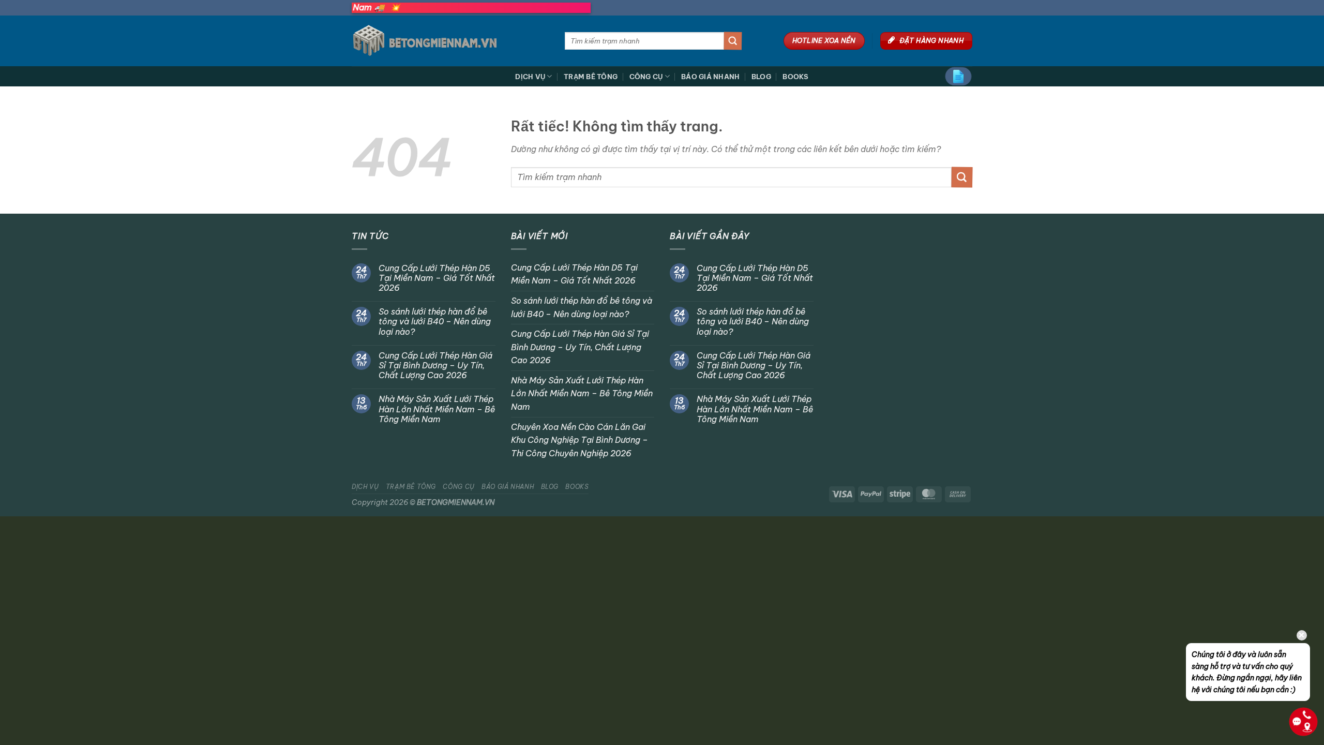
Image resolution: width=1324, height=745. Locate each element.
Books (795, 76)
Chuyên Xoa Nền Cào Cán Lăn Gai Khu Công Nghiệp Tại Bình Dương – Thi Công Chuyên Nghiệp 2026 (579, 440)
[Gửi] (733, 40)
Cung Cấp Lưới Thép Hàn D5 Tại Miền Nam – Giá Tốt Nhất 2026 (437, 278)
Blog (761, 76)
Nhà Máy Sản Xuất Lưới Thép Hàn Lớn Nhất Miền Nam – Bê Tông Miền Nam (437, 409)
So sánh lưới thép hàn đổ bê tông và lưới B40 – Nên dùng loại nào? (435, 321)
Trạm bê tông (591, 76)
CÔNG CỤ (646, 76)
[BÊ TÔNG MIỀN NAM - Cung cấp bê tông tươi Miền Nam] (450, 41)
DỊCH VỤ (530, 76)
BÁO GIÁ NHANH (710, 76)
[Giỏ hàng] (958, 76)
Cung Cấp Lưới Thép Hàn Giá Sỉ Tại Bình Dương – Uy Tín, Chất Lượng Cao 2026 (435, 365)
